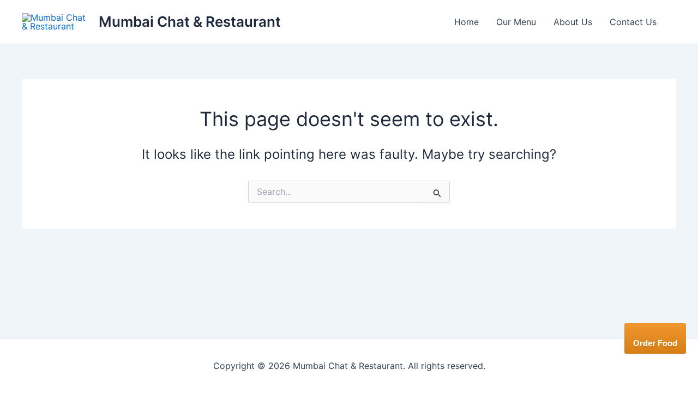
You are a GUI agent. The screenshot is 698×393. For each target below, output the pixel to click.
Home (466, 21)
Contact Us (633, 21)
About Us (572, 21)
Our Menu (516, 21)
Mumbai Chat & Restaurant (190, 21)
